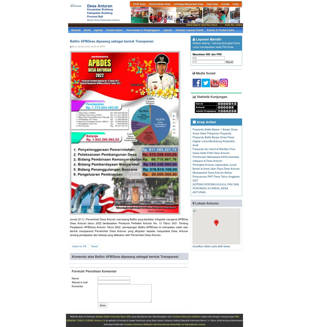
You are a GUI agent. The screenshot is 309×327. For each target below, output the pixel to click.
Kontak (225, 4)
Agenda (98, 30)
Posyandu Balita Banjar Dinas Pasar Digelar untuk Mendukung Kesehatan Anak (214, 141)
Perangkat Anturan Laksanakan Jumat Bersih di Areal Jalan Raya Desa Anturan (216, 166)
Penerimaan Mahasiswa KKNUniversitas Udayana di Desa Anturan (216, 159)
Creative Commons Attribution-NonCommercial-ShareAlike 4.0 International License (164, 324)
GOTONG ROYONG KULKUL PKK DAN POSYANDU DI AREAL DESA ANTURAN (216, 188)
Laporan (167, 30)
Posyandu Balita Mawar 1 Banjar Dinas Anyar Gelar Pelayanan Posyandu (215, 131)
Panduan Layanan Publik (189, 30)
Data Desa (212, 4)
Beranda (76, 30)
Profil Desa (139, 4)
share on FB (79, 246)
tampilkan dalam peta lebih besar (211, 246)
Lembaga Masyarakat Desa (188, 4)
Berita (87, 30)
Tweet (94, 246)
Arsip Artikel (206, 122)
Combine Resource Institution (186, 316)
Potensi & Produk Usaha (220, 30)
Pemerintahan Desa (159, 4)
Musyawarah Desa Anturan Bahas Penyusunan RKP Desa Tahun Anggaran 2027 (216, 176)
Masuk (229, 62)
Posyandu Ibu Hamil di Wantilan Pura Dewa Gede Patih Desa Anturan (214, 151)
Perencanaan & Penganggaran (143, 30)
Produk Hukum (114, 30)
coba (236, 4)
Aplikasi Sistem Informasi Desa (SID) (113, 316)
